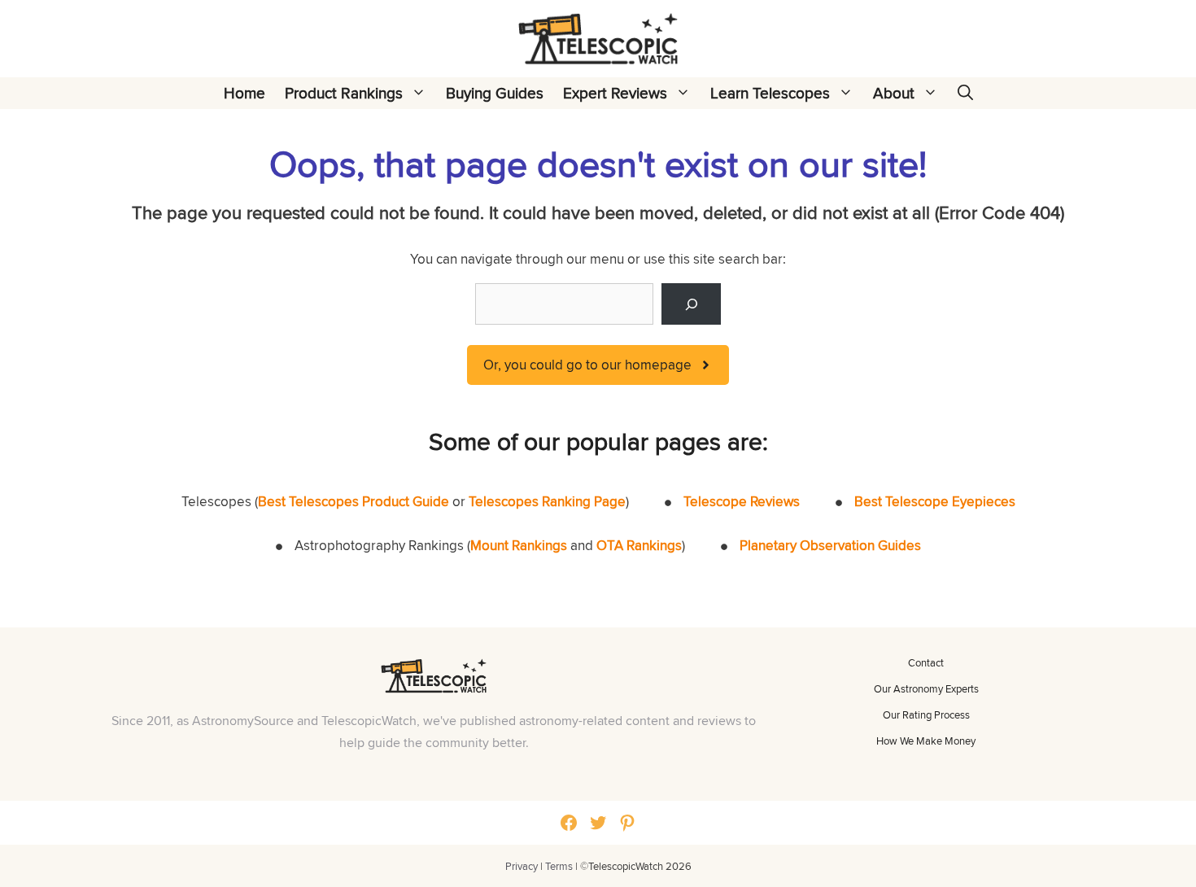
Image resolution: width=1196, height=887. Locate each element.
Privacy (521, 866)
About (893, 92)
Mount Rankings (518, 545)
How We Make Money (926, 740)
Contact (926, 662)
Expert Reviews (615, 92)
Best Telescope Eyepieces (934, 501)
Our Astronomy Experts (926, 688)
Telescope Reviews (741, 501)
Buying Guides (494, 92)
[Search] (691, 304)
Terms (559, 866)
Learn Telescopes (770, 92)
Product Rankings (344, 92)
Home (244, 92)
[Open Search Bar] (965, 93)
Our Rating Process (926, 714)
